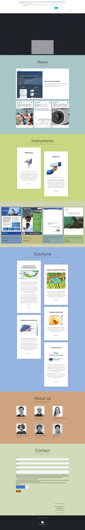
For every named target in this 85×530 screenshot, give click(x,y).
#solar (40, 104)
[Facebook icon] (41, 526)
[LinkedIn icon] (42, 526)
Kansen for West (57, 373)
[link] (11, 221)
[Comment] (19, 126)
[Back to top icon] (42, 522)
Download (5, 240)
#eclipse (43, 104)
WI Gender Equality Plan (42, 517)
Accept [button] (56, 7)
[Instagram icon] (43, 526)
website (50, 376)
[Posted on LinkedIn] (31, 102)
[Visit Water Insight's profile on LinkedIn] (18, 102)
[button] (16, 114)
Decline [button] (60, 7)
